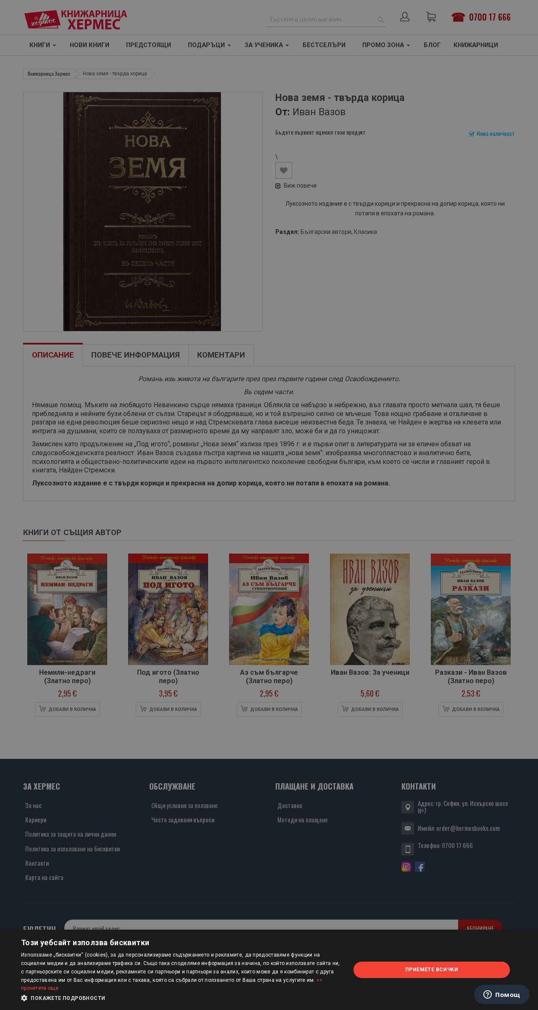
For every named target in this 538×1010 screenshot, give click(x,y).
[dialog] (269, 970)
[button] (181, 998)
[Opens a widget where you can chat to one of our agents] (502, 995)
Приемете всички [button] (431, 970)
